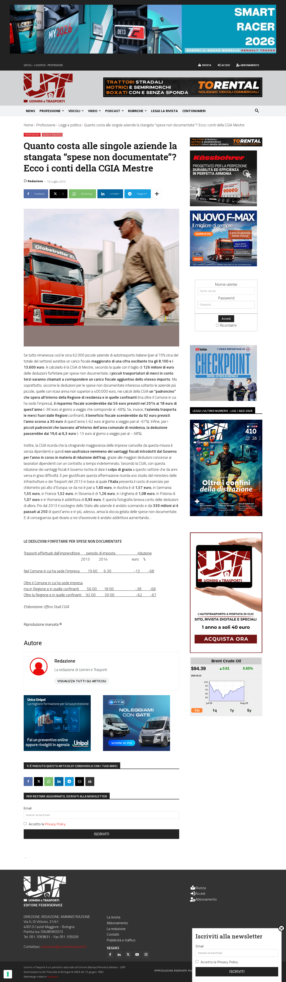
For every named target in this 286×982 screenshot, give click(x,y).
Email (28, 808)
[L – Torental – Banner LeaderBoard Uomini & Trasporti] (182, 95)
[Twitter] (128, 954)
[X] (38, 781)
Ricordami (228, 325)
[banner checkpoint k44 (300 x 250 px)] (223, 399)
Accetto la (47, 824)
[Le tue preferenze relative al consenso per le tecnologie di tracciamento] (8, 974)
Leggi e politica (69, 125)
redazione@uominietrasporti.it (63, 946)
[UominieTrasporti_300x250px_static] (223, 204)
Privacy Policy (55, 824)
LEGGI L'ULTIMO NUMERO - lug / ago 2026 (222, 410)
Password (226, 297)
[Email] (79, 781)
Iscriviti (101, 834)
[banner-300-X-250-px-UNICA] (57, 749)
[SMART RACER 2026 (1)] (143, 52)
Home (28, 125)
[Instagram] (146, 954)
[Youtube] (137, 954)
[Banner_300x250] (136, 749)
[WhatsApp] (48, 781)
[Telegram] (69, 781)
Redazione (35, 181)
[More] (157, 193)
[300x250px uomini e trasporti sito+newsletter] (223, 264)
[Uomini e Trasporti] (63, 88)
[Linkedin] (59, 781)
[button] (257, 111)
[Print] (89, 781)
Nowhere (52, 976)
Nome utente (226, 284)
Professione (45, 125)
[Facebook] (28, 781)
